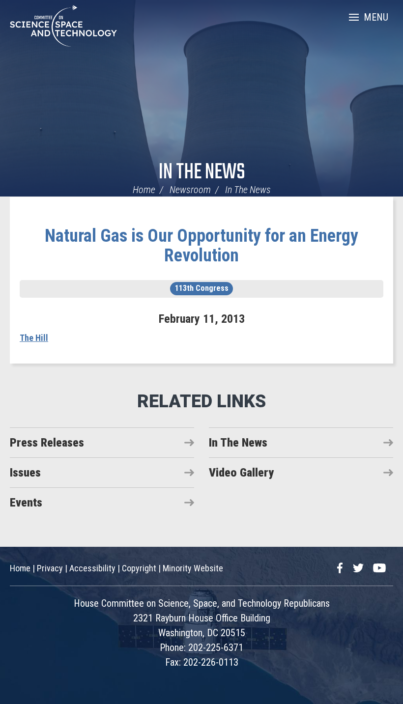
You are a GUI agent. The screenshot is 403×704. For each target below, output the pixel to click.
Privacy (50, 568)
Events (26, 502)
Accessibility (92, 568)
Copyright (139, 568)
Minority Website (193, 568)
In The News (201, 173)
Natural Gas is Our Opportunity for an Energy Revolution (201, 245)
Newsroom (190, 190)
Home (144, 190)
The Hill (34, 338)
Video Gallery (241, 472)
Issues (25, 472)
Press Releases (47, 443)
